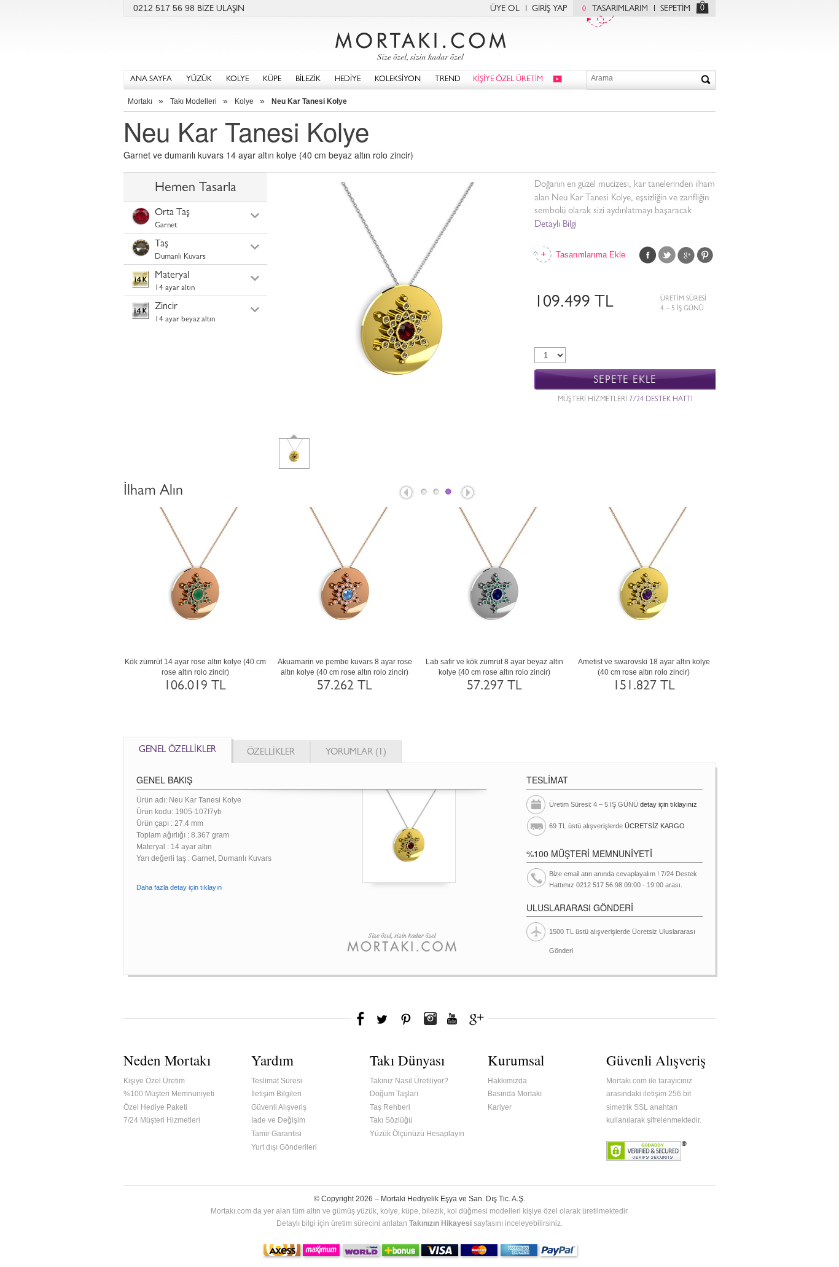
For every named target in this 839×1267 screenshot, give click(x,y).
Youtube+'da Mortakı (452, 1019)
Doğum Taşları (394, 1093)
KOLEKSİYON (398, 80)
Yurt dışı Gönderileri (284, 1147)
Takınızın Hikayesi (440, 1223)
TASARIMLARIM (615, 9)
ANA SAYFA (151, 80)
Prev (405, 493)
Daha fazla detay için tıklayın (179, 887)
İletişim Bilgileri (276, 1093)
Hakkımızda (507, 1081)
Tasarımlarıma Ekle (589, 254)
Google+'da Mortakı (478, 1019)
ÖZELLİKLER (271, 753)
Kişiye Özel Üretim (154, 1081)
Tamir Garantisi (276, 1133)
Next (468, 493)
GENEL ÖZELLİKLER (177, 750)
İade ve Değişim (278, 1120)
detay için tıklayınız (668, 804)
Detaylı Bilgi (555, 225)
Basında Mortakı (515, 1093)
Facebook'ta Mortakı (361, 1019)
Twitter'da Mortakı (383, 1019)
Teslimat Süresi (276, 1081)
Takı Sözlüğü (391, 1120)
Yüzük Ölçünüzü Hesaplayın (417, 1133)
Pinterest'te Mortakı (405, 1019)
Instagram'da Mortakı (430, 1019)
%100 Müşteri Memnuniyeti (168, 1093)
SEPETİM (675, 9)
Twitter (667, 255)
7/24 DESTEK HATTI (661, 400)
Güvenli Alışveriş (278, 1107)
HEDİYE (348, 80)
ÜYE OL (505, 9)
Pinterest (705, 255)
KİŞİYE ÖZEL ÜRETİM (508, 80)
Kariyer (500, 1107)
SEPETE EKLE (625, 380)
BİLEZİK (308, 80)
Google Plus (686, 255)
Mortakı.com (419, 43)
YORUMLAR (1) (356, 753)
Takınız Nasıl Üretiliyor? (409, 1081)
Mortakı (140, 101)
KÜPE (272, 80)
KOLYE (237, 80)
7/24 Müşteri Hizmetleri (161, 1120)
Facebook (648, 255)
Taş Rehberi (390, 1107)
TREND (448, 80)
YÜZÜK (199, 80)
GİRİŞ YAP (549, 9)
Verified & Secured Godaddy (646, 1151)
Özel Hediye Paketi (155, 1107)
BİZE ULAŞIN (220, 9)
